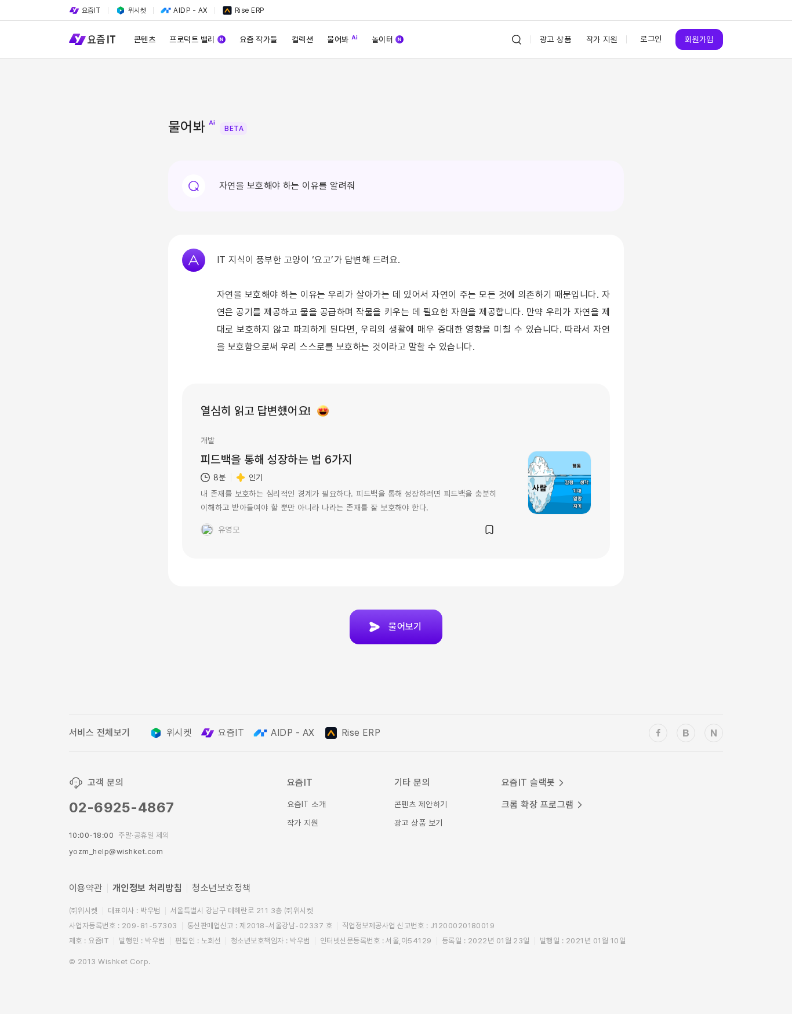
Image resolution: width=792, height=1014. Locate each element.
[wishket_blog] (686, 733)
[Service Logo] (92, 39)
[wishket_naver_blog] (713, 733)
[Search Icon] (517, 39)
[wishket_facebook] (658, 733)
